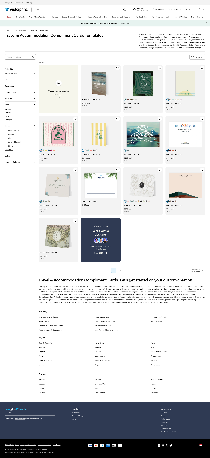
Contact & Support (78, 416)
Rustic (153, 347)
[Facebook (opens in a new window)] (159, 445)
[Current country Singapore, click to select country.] (202, 445)
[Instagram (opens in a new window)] (163, 445)
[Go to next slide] (207, 23)
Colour (7, 156)
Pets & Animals (157, 379)
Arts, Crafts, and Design (48, 317)
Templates (22, 30)
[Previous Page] (107, 270)
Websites (164, 425)
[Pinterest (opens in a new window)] (171, 446)
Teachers (154, 392)
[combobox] (77, 9)
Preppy (97, 365)
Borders (42, 347)
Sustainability (166, 428)
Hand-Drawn (100, 343)
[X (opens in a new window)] (167, 445)
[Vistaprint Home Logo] (16, 9)
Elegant (42, 352)
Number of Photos (12, 162)
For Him (98, 379)
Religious (154, 384)
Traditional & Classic (159, 352)
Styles (7, 126)
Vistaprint (8, 3)
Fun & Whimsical (45, 360)
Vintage (154, 360)
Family (41, 388)
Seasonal (154, 388)
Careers (163, 416)
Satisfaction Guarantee (169, 432)
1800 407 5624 (9, 445)
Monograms (100, 356)
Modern (98, 352)
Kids (96, 388)
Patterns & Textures (103, 360)
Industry (8, 98)
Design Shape (10, 92)
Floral (41, 356)
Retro (153, 343)
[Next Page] (120, 270)
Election (42, 384)
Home (7, 30)
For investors (165, 419)
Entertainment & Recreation (50, 330)
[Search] (124, 9)
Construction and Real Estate (51, 326)
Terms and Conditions (44, 445)
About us (164, 413)
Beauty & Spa (44, 321)
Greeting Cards (101, 384)
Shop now (126, 23)
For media (164, 422)
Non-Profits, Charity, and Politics (108, 330)
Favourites (199, 57)
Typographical (157, 356)
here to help (20, 419)
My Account (76, 413)
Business (42, 379)
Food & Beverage (102, 317)
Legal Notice (56, 445)
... (13, 30)
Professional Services (159, 317)
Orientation (9, 86)
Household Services (103, 326)
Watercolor (155, 365)
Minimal (98, 347)
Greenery (42, 365)
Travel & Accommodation (39, 30)
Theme (7, 105)
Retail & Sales (156, 321)
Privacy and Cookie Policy (28, 445)
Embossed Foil (11, 73)
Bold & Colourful (45, 343)
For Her (42, 392)
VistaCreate (19, 3)
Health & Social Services (105, 321)
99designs (29, 3)
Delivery (75, 419)
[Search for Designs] (33, 57)
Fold (6, 80)
